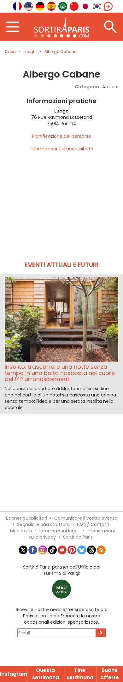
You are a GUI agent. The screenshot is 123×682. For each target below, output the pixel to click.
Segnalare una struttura (43, 524)
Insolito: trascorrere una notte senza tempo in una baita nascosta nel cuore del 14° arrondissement (60, 373)
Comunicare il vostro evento (85, 518)
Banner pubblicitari (26, 518)
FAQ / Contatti (93, 524)
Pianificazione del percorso (61, 136)
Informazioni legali (59, 531)
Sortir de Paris (78, 537)
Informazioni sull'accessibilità (61, 149)
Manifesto (21, 531)
